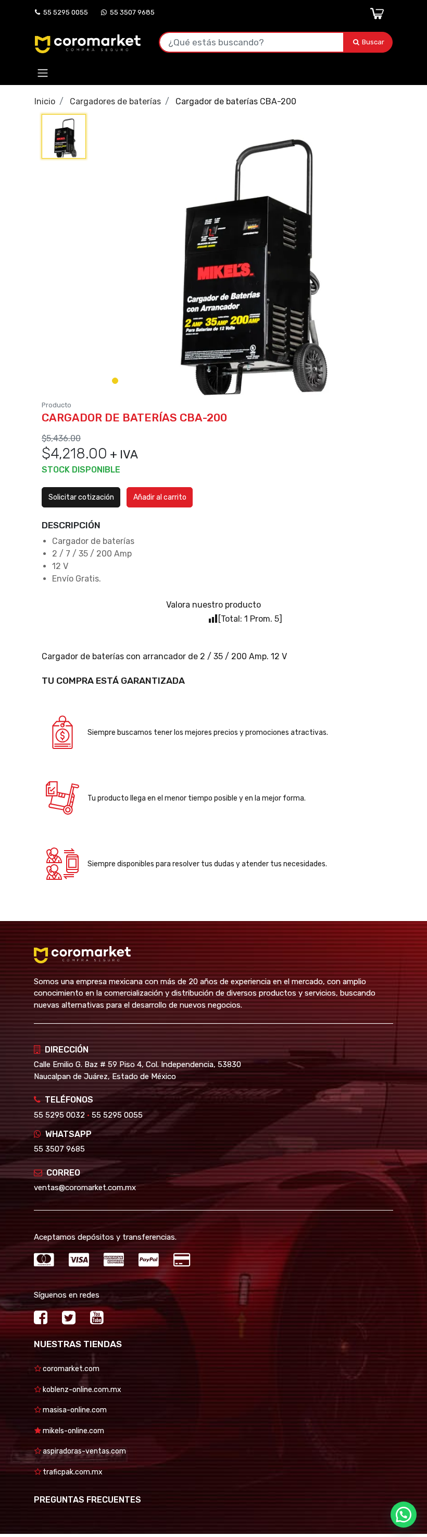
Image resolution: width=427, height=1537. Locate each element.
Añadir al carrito (159, 497)
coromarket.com (70, 1368)
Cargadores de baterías (115, 101)
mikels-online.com (72, 1430)
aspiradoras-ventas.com (83, 1451)
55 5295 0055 (64, 12)
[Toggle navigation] (42, 73)
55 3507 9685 (131, 12)
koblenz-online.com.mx (81, 1389)
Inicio (44, 101)
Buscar (374, 42)
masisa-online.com (74, 1410)
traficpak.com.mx (72, 1472)
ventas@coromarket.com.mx (85, 1187)
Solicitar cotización (81, 497)
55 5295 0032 (59, 1115)
